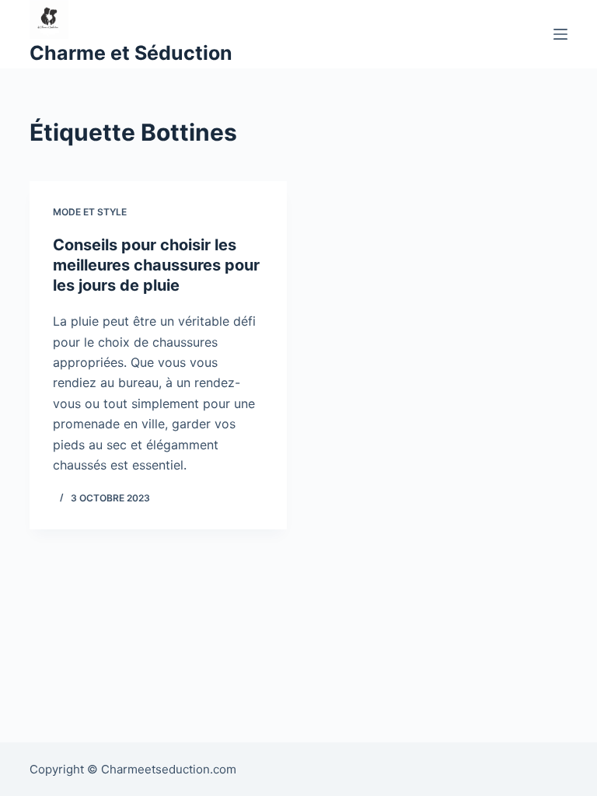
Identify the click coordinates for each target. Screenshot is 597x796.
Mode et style (90, 212)
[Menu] (560, 34)
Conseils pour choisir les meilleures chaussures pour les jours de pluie (156, 265)
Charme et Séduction (131, 53)
